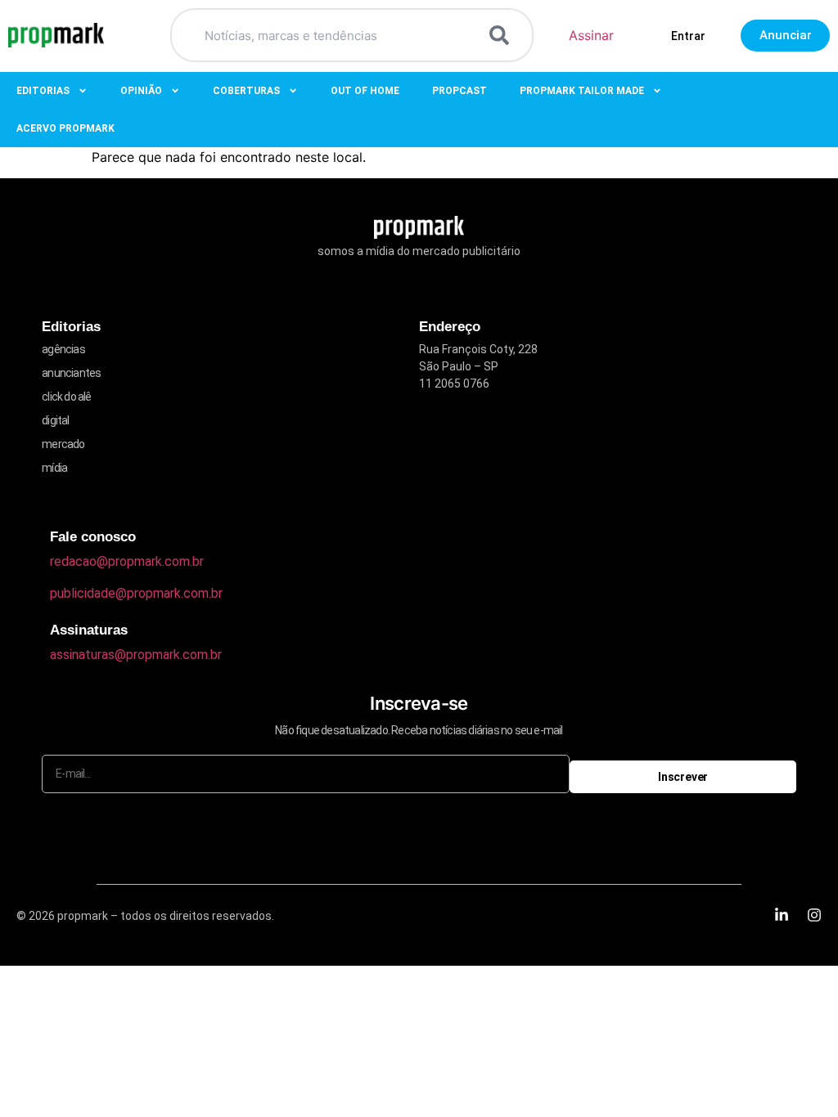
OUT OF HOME (365, 90)
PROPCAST (459, 90)
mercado (63, 444)
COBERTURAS (246, 90)
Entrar (688, 36)
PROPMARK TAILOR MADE (582, 90)
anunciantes (71, 372)
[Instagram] (814, 915)
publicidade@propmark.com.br (136, 593)
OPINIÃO (141, 90)
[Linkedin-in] (781, 915)
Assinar (591, 35)
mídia (54, 467)
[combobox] (332, 35)
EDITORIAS (43, 90)
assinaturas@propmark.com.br (136, 654)
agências (63, 349)
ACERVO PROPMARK (65, 128)
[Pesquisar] (502, 35)
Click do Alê (66, 396)
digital (55, 420)
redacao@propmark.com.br (127, 561)
